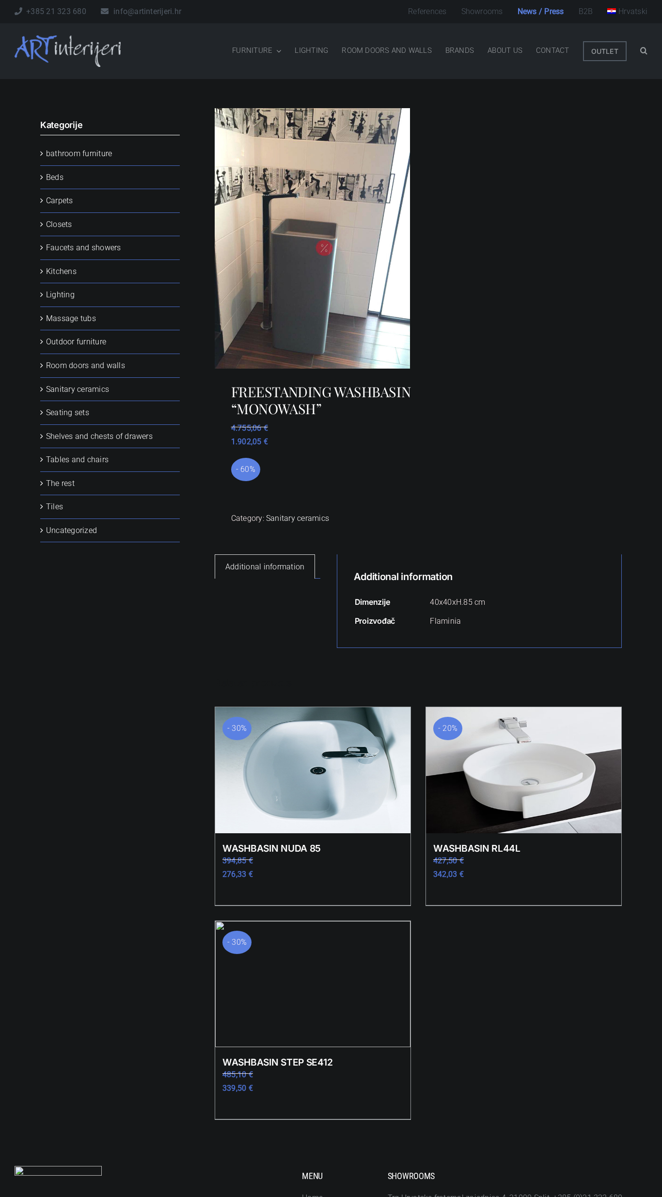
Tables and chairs (77, 459)
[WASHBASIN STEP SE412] (312, 984)
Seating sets (67, 412)
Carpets (59, 200)
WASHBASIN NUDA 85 (271, 848)
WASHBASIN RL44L (476, 848)
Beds (54, 177)
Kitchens (61, 271)
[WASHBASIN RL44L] (523, 770)
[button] (643, 50)
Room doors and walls (85, 365)
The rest (60, 483)
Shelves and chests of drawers (99, 436)
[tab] (265, 566)
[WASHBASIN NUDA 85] (312, 770)
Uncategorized (71, 530)
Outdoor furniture (76, 341)
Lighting (60, 294)
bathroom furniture (79, 153)
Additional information (264, 566)
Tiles (54, 506)
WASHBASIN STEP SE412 (277, 1062)
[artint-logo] (68, 39)
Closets (59, 224)
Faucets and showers (83, 247)
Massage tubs (71, 318)
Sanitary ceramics (297, 518)
